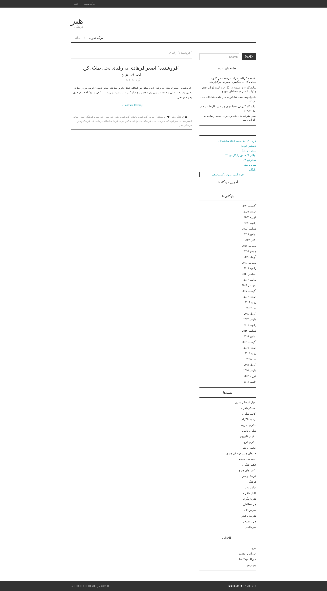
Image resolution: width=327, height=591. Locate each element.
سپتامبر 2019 (249, 262)
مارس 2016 (249, 370)
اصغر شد (187, 121)
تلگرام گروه (249, 442)
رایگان (252, 169)
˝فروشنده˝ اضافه (157, 116)
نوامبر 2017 (250, 279)
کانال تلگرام (249, 493)
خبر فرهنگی (172, 121)
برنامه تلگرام (248, 419)
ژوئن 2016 (250, 353)
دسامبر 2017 (249, 274)
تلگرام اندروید (248, 425)
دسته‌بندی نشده (247, 459)
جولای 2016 (250, 347)
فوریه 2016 (250, 376)
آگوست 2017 (249, 291)
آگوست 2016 (249, 342)
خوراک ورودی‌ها (247, 553)
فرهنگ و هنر (177, 116)
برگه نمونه (89, 3)
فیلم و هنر (250, 487)
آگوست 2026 (249, 206)
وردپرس (251, 565)
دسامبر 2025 (249, 228)
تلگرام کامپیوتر (248, 436)
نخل (181, 125)
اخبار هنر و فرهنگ (95, 116)
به (180, 121)
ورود (253, 548)
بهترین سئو (250, 164)
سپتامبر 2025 (249, 245)
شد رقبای (137, 121)
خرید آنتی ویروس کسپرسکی (228, 174)
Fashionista (235, 586)
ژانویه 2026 (250, 223)
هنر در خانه (250, 510)
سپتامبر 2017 (249, 285)
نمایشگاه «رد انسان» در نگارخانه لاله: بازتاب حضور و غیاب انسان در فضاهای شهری (228, 89)
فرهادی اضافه (111, 121)
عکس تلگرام (249, 464)
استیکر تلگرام (248, 408)
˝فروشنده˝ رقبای (139, 116)
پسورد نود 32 (249, 150)
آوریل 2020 (250, 257)
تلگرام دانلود (249, 430)
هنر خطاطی (249, 504)
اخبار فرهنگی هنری (245, 402)
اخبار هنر (109, 116)
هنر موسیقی (249, 521)
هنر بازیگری (249, 498)
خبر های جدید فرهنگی (154, 121)
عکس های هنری (247, 470)
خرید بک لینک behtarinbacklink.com (237, 141)
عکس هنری (125, 121)
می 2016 (251, 359)
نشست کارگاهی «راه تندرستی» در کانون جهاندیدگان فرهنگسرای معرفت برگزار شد (232, 80)
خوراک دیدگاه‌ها (247, 559)
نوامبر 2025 (250, 234)
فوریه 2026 (250, 217)
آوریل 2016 (250, 364)
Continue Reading (131, 105)
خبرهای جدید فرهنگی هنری (241, 453)
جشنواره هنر (249, 447)
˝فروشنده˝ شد (122, 116)
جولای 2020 (250, 251)
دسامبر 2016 (249, 330)
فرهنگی (188, 125)
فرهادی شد (97, 121)
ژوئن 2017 (250, 302)
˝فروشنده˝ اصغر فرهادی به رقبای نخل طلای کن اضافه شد (131, 71)
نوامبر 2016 (250, 336)
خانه (76, 3)
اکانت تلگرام (249, 413)
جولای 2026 (250, 211)
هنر (77, 19)
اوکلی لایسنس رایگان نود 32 (240, 155)
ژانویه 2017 (250, 325)
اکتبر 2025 (250, 240)
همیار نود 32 (249, 160)
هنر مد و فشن (248, 515)
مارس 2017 (249, 319)
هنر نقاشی (250, 527)
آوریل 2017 (250, 313)
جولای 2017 (250, 296)
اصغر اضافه (79, 116)
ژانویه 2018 (250, 268)
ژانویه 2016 (250, 381)
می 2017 (251, 308)
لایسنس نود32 (248, 145)
